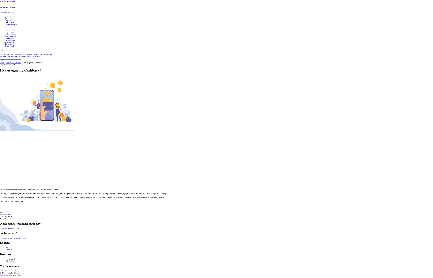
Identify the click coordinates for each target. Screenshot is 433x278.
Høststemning (9, 44)
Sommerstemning (11, 24)
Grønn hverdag (10, 46)
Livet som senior (10, 36)
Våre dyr (8, 20)
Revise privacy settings (15, 275)
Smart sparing (9, 38)
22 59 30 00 (9, 249)
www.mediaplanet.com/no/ (9, 228)
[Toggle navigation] (13, 12)
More (6, 26)
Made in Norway (11, 34)
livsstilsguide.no (6, 12)
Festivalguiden (10, 30)
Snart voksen (9, 32)
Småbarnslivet (10, 16)
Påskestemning (10, 40)
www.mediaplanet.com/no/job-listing (13, 238)
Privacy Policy (4, 275)
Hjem (2, 63)
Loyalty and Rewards (13, 63)
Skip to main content (7, 1)
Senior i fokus (9, 22)
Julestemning (9, 42)
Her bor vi (8, 18)
